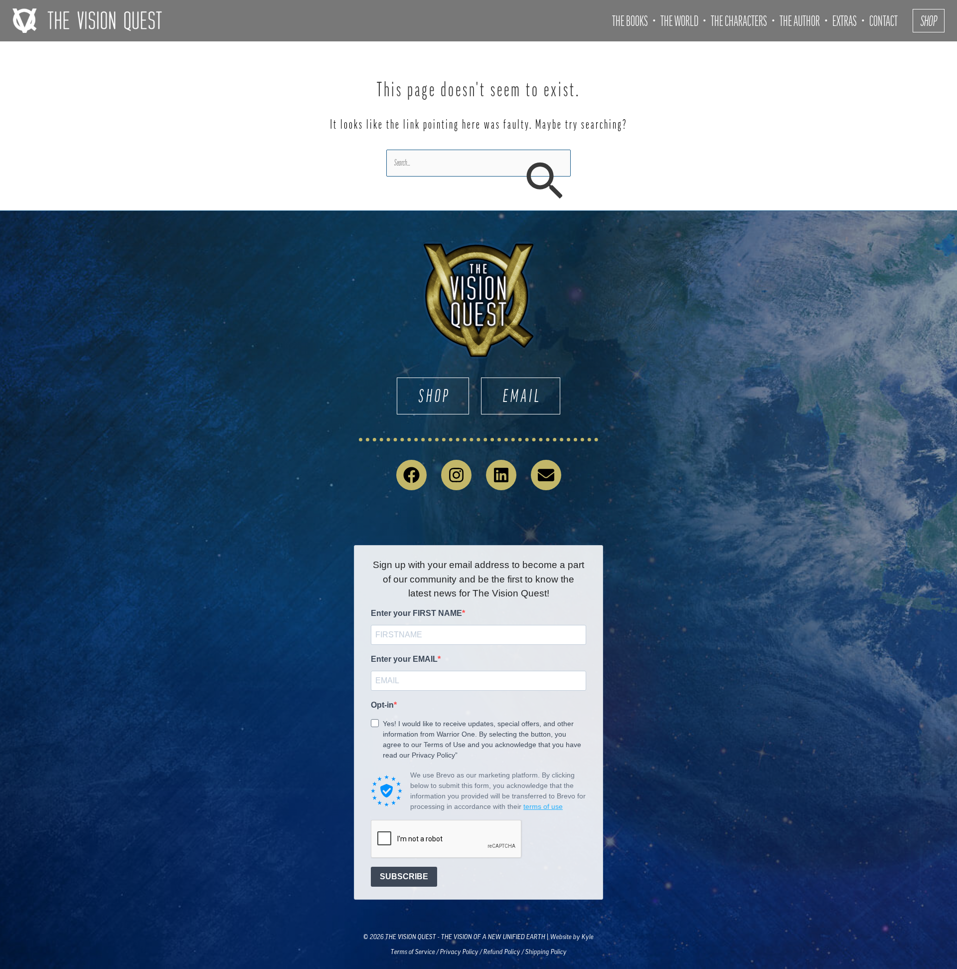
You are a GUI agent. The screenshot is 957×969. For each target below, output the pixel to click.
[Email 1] (546, 475)
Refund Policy (501, 952)
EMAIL (522, 396)
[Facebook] (411, 475)
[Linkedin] (501, 475)
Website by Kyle (572, 937)
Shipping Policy (546, 952)
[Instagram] (456, 475)
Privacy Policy (459, 952)
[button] (929, 20)
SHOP (435, 396)
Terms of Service (413, 952)
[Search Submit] (544, 182)
